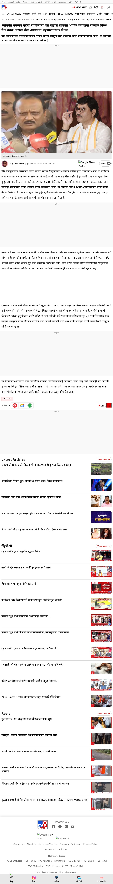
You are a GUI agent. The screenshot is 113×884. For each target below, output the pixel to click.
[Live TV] (101, 7)
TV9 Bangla (59, 860)
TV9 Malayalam (36, 866)
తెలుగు (25, 2)
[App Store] (64, 839)
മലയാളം (62, 2)
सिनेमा (52, 13)
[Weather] (91, 7)
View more (102, 459)
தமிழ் (54, 2)
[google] (88, 163)
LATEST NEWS (13, 13)
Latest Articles (13, 459)
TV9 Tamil (101, 860)
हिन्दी (3, 2)
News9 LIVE (62, 866)
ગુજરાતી (39, 2)
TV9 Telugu (30, 860)
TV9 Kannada (45, 860)
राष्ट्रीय (106, 13)
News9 (11, 2)
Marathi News (8, 19)
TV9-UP (78, 2)
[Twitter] (60, 826)
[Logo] (4, 7)
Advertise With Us (48, 843)
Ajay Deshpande (17, 163)
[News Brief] (79, 7)
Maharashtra (25, 19)
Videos (69, 13)
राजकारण (91, 13)
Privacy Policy (90, 843)
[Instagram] (66, 826)
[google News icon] (22, 405)
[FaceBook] (53, 826)
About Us (31, 843)
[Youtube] (72, 826)
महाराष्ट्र (26, 13)
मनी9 (70, 2)
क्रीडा (45, 13)
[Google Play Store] (46, 836)
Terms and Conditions (55, 849)
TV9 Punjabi (88, 860)
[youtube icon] (15, 405)
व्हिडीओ (6, 546)
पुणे (39, 13)
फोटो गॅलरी (80, 13)
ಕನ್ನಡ (18, 2)
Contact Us (19, 843)
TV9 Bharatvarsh (14, 860)
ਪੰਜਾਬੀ (47, 2)
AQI (96, 7)
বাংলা (32, 2)
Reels (60, 13)
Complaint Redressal (70, 843)
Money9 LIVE (77, 866)
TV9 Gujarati (73, 860)
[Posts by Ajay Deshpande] (4, 163)
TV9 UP (50, 866)
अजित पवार (7, 398)
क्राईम (99, 13)
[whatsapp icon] (29, 405)
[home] (3, 13)
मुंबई (34, 13)
